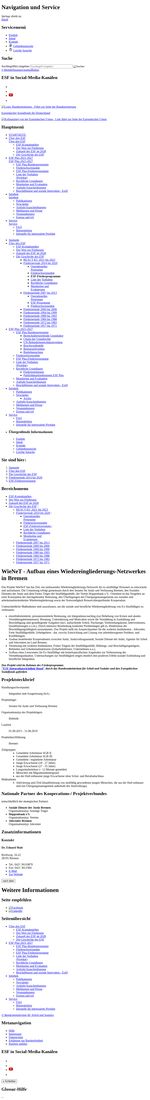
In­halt (12, 38)
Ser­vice (13, 220)
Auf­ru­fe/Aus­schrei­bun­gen (31, 187)
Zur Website (16, 874)
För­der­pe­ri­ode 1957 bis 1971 (40, 325)
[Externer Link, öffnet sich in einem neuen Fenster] (54, 119)
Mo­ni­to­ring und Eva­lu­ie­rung (40, 288)
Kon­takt (13, 41)
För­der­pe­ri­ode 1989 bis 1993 (40, 315)
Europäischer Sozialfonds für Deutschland (25, 113)
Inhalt (4, 19)
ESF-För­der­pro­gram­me (37, 526)
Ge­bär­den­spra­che (23, 46)
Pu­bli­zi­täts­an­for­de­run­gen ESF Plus (43, 375)
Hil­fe (12, 1030)
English (13, 35)
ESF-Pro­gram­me (40, 302)
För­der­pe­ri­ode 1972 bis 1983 (40, 322)
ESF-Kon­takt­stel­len (27, 144)
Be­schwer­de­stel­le (33, 345)
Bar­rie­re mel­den (18, 1043)
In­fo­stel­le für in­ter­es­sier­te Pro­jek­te (35, 233)
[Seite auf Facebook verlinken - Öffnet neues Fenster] (16, 907)
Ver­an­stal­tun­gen (25, 214)
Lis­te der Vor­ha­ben (42, 279)
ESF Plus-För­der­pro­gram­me (32, 171)
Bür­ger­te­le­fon (24, 230)
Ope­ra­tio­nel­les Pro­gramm (39, 268)
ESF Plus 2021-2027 (21, 157)
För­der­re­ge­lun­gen (33, 372)
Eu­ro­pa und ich (25, 217)
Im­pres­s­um (15, 1033)
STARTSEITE (17, 134)
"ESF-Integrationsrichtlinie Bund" (23, 668)
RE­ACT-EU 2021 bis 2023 (39, 259)
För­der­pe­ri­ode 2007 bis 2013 (40, 292)
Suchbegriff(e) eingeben (15, 66)
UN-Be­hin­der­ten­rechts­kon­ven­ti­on (43, 342)
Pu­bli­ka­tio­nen (24, 200)
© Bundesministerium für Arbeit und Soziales (27, 1015)
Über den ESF (17, 138)
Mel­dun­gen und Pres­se (29, 210)
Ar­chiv (27, 398)
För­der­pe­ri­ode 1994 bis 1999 (40, 312)
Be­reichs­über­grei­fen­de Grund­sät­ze (43, 335)
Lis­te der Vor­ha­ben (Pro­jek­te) (27, 176)
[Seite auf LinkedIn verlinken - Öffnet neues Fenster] (15, 911)
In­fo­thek (13, 194)
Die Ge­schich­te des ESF (30, 154)
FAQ (19, 227)
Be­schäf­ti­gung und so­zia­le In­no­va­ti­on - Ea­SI (42, 190)
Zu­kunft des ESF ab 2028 (31, 151)
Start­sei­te (14, 240)
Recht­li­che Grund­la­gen (29, 181)
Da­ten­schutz (16, 1037)
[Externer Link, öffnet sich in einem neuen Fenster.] (38, 106)
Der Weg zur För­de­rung (30, 148)
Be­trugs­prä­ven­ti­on (34, 348)
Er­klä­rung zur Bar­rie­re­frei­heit (26, 1040)
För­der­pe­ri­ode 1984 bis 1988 (40, 319)
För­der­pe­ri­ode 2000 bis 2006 (40, 309)
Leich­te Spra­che (22, 50)
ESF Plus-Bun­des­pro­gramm (32, 164)
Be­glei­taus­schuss (33, 352)
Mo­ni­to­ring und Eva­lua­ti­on (31, 184)
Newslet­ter (22, 204)
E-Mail (13, 871)
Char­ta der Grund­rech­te (37, 339)
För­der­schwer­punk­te (28, 167)
